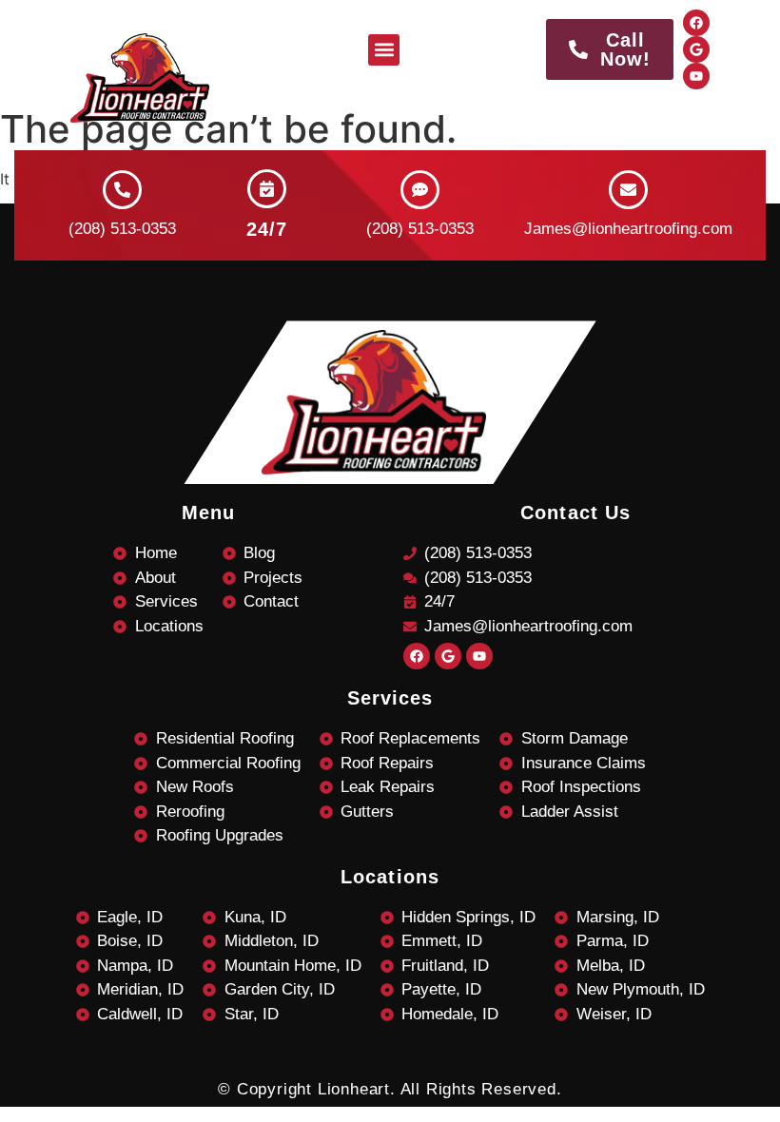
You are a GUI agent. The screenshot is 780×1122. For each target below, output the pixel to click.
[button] (384, 50)
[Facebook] (696, 23)
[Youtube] (696, 76)
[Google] (696, 49)
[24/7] (266, 188)
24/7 (266, 229)
